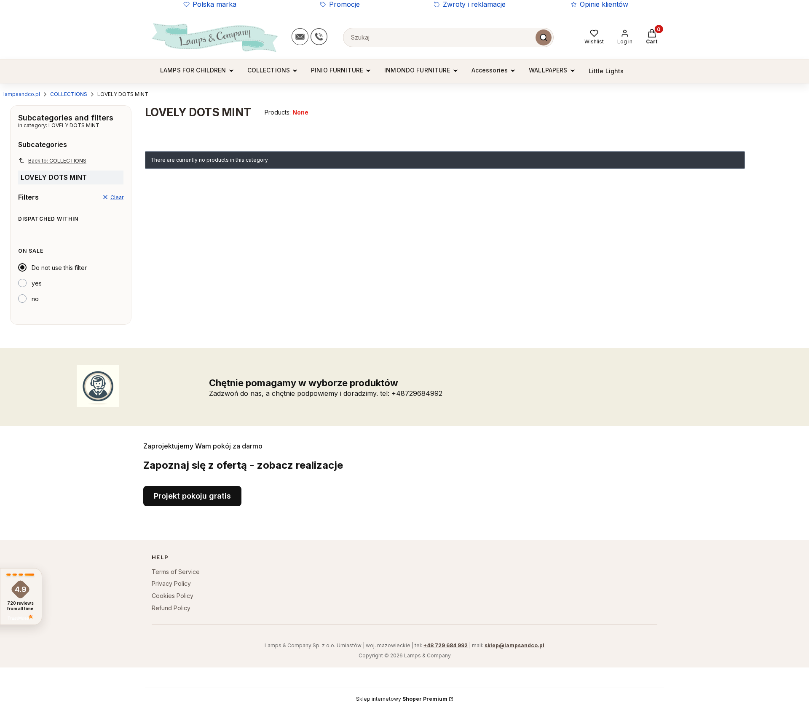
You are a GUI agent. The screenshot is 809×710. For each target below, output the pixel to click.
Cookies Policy (172, 595)
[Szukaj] (544, 37)
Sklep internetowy (401, 699)
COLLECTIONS (68, 94)
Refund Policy (171, 607)
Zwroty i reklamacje (474, 4)
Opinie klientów (604, 4)
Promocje (344, 4)
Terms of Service (176, 571)
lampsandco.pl (21, 94)
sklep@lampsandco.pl (514, 645)
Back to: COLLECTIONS (57, 160)
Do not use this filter (59, 267)
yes (37, 283)
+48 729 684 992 (445, 645)
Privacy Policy (171, 583)
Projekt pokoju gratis (192, 495)
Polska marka (214, 4)
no (35, 298)
